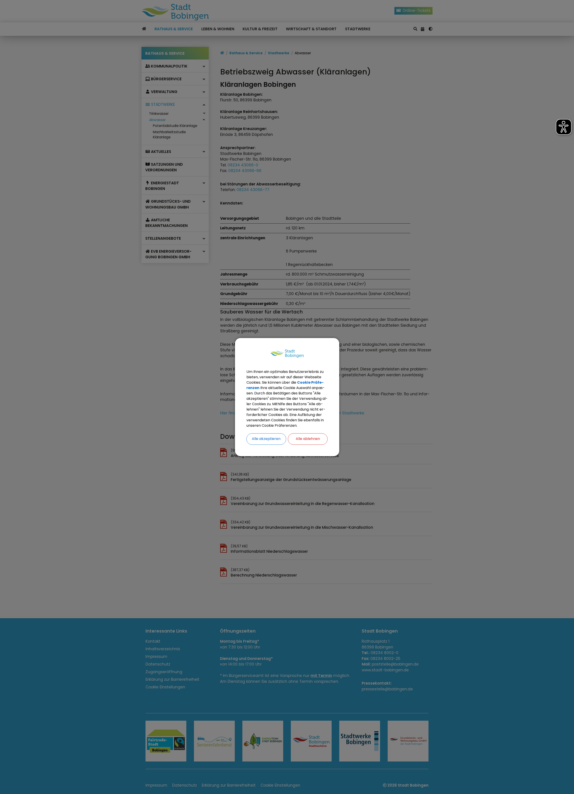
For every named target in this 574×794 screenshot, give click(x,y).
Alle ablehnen (308, 438)
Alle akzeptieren (266, 438)
